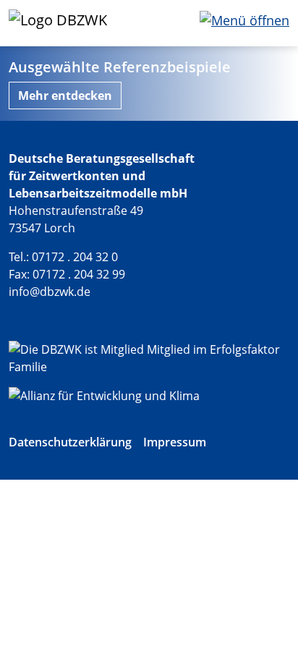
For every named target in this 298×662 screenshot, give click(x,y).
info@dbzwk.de (49, 292)
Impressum (174, 442)
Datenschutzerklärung (70, 442)
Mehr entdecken (65, 95)
